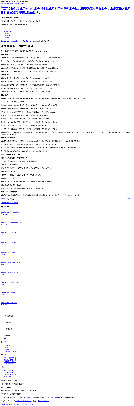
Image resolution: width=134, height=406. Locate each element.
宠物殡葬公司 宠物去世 (8, 252)
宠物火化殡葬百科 (43, 401)
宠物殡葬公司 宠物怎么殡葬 (10, 282)
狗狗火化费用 (8, 364)
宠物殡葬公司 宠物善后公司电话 (11, 262)
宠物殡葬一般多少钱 (11, 351)
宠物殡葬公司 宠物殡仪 (8, 293)
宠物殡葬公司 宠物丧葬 (8, 232)
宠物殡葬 (22, 3)
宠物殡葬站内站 (26, 41)
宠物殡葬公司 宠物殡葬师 (9, 303)
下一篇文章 (129, 198)
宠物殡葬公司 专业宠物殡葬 (10, 212)
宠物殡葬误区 (8, 372)
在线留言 (4, 3)
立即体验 (4, 338)
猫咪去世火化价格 (10, 362)
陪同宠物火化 (8, 370)
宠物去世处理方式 (10, 374)
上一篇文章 (4, 198)
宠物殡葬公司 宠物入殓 (8, 242)
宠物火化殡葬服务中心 (11, 358)
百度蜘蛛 (16, 3)
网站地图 (10, 3)
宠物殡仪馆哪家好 (10, 360)
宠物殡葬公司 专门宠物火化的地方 (12, 222)
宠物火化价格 (53, 397)
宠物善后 (7, 37)
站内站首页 (8, 31)
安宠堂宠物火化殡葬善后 (23, 401)
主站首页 (7, 29)
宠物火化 (7, 35)
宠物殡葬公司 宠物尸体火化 (10, 272)
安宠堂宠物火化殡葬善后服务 (10, 41)
